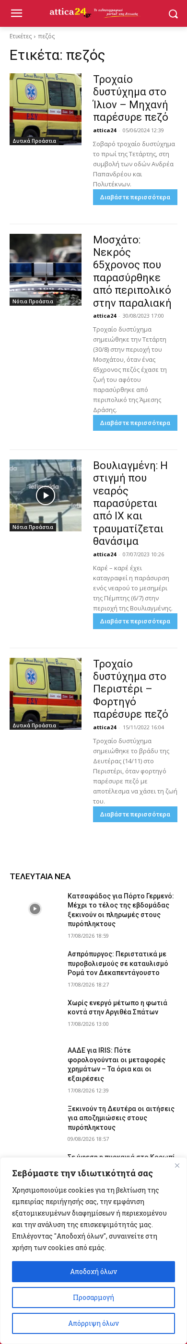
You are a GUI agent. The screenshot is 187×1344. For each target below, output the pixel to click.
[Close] (177, 1165)
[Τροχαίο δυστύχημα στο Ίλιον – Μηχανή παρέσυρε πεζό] (46, 109)
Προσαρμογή (93, 1297)
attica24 (104, 130)
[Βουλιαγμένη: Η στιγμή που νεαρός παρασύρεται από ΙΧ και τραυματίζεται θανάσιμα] (46, 495)
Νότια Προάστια (32, 301)
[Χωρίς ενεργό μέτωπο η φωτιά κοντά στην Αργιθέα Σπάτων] (35, 1016)
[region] (93, 1250)
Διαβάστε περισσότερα (135, 197)
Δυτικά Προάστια (34, 141)
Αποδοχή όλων (93, 1271)
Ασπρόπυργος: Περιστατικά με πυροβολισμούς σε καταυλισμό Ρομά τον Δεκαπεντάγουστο (118, 963)
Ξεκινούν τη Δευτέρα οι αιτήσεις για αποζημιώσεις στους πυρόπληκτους (121, 1118)
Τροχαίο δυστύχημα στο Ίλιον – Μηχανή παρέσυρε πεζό (130, 98)
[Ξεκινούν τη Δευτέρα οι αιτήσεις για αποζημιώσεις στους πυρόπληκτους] (35, 1122)
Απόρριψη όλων (93, 1323)
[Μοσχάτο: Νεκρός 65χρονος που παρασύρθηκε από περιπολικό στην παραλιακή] (46, 270)
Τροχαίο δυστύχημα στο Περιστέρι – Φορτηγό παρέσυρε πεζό (130, 689)
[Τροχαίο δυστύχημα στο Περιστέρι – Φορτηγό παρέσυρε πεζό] (46, 694)
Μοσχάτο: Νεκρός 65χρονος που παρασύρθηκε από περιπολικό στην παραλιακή (132, 271)
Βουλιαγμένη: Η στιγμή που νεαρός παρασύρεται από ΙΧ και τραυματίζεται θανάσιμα (130, 503)
